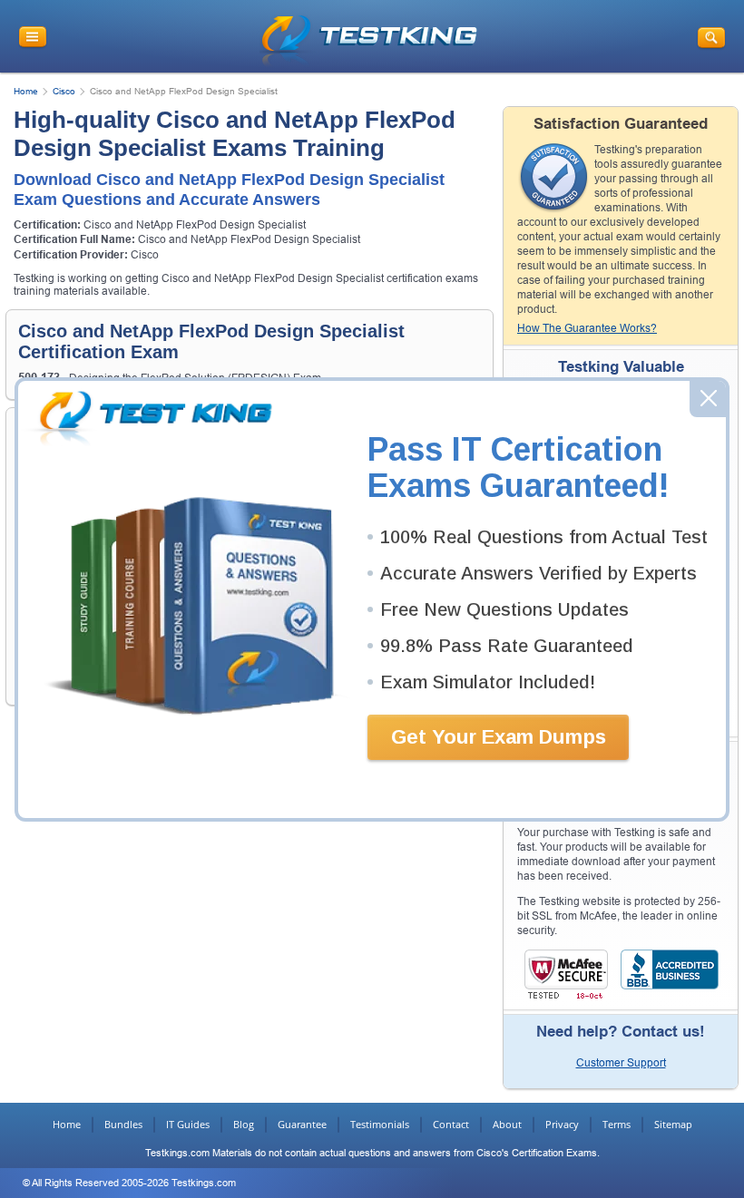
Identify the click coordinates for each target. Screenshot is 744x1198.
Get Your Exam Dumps (498, 737)
